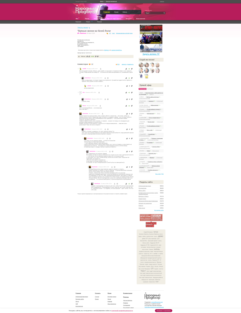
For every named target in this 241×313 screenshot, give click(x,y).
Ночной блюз (151, 134)
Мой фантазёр (150, 113)
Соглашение (126, 305)
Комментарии (127, 293)
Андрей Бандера (148, 232)
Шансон (157, 279)
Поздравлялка (142, 188)
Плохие (99, 21)
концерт (158, 247)
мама (151, 251)
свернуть (124, 64)
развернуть (130, 64)
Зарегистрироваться (111, 1)
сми (140, 269)
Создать (98, 293)
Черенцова (151, 279)
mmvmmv (142, 170)
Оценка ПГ (155, 260)
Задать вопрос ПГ (151, 54)
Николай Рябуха (158, 251)
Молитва (152, 157)
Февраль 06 (145, 279)
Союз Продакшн (145, 269)
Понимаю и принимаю (164, 310)
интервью (143, 247)
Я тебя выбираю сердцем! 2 (153, 109)
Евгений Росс (143, 240)
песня (142, 262)
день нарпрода (152, 238)
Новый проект (142, 198)
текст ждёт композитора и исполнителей (151, 273)
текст (113, 33)
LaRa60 (84, 68)
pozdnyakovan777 (144, 165)
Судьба (156, 269)
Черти (148, 150)
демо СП (145, 238)
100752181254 (143, 157)
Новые (88, 21)
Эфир (124, 12)
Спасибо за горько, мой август (155, 161)
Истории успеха (112, 296)
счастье (161, 269)
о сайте (160, 253)
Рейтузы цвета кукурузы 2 (152, 97)
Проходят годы (152, 153)
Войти (101, 1)
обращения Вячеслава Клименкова (150, 255)
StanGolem (85, 113)
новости (141, 253)
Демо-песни (142, 208)
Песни (87, 18)
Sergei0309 (143, 134)
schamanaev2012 (144, 138)
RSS (118, 64)
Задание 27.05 (144, 245)
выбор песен (149, 236)
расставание (142, 266)
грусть (155, 236)
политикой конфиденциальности (122, 310)
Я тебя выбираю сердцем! (153, 126)
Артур (155, 232)
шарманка (145, 282)
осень (150, 260)
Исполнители (140, 18)
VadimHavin (83, 33)
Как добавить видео (128, 307)
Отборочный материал (144, 98)
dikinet (142, 97)
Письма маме (151, 121)
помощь (162, 1)
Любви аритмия (154, 105)
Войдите (106, 50)
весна (161, 234)
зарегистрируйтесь (116, 50)
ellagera (142, 130)
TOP (77, 304)
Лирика (151, 249)
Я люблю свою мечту (153, 170)
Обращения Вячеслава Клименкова (148, 201)
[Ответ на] (108, 78)
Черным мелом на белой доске (124, 33)
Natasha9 (142, 121)
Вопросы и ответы (143, 196)
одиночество (143, 260)
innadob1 (142, 161)
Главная (106, 12)
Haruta (84, 105)
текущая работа (158, 277)
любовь (157, 249)
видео (140, 236)
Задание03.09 (154, 245)
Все (78, 18)
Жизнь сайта (150, 167)
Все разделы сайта (159, 210)
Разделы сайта (80, 299)
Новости (129, 18)
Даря (141, 92)
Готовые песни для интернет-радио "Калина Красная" (148, 193)
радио (146, 264)
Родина (148, 266)
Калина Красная (151, 247)
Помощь (126, 297)
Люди (116, 12)
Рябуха (161, 266)
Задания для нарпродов (145, 203)
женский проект (153, 240)
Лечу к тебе (149, 130)
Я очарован (150, 142)
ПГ (160, 260)
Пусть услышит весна (154, 117)
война (144, 236)
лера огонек (145, 249)
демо (160, 236)
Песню (97, 299)
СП (110, 33)
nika (84, 92)
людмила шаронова (144, 251)
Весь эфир (158, 174)
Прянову (142, 264)
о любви (154, 253)
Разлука (160, 264)
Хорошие (78, 21)
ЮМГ (157, 282)
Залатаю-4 (151, 101)
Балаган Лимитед (144, 234)
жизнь (160, 240)
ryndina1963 (143, 117)
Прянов (159, 262)
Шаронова (152, 282)
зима (160, 245)
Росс (152, 266)
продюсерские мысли (150, 262)
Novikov (142, 142)
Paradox (142, 109)
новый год (146, 253)
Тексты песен (98, 18)
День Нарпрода (112, 304)
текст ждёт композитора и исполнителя (150, 275)
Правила (125, 303)
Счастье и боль (156, 146)
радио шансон (153, 264)
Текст (143, 271)
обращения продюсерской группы (150, 258)
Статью (97, 296)
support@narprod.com (157, 302)
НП (151, 253)
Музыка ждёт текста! (114, 18)
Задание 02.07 (154, 243)
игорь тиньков (144, 105)
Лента (77, 301)
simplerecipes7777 (144, 146)
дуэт (158, 238)
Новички (110, 301)
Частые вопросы (127, 300)
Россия (156, 266)
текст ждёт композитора (153, 271)
